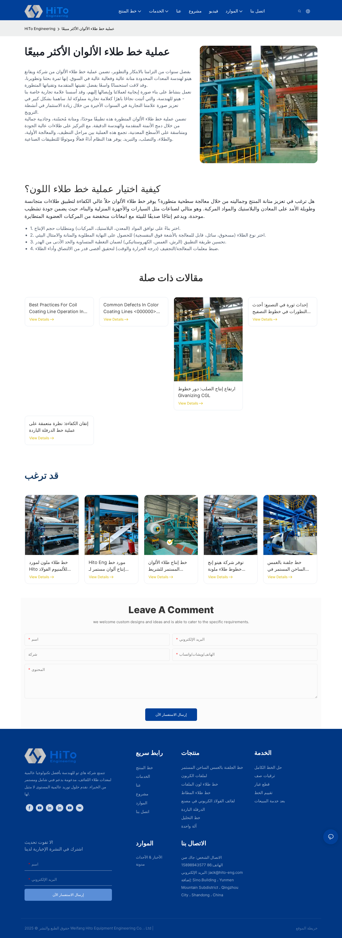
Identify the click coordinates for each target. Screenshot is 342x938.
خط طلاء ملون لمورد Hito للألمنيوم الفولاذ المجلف (48, 566)
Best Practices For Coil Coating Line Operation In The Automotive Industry (56, 308)
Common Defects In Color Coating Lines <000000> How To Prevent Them (131, 308)
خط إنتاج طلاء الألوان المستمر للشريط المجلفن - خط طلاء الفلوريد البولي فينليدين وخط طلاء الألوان (169, 566)
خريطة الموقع (306, 928)
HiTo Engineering (40, 28)
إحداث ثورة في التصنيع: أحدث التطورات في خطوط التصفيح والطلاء (280, 308)
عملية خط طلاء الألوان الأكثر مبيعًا (88, 28)
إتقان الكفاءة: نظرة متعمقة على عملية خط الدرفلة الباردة (58, 427)
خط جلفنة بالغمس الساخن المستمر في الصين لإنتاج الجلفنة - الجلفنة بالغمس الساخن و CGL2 (289, 566)
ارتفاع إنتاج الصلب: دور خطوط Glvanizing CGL (206, 392)
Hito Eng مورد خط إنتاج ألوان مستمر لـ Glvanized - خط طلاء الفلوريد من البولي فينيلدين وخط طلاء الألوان (109, 566)
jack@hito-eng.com (226, 872)
